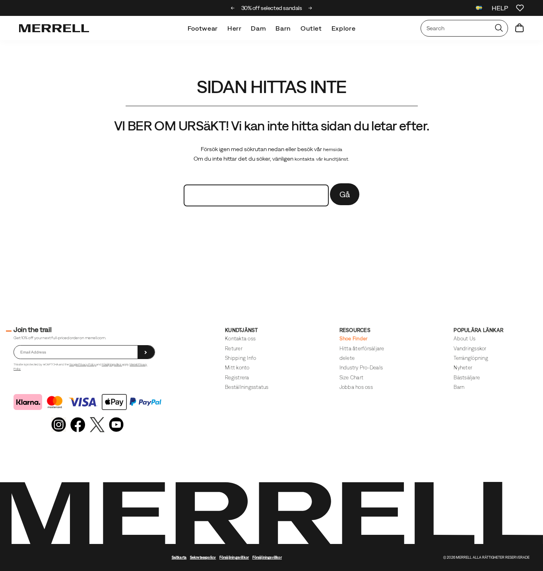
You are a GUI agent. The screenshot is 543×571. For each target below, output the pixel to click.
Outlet (311, 28)
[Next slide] (310, 8)
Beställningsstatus (246, 387)
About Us (464, 339)
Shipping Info (240, 358)
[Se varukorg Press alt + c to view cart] (519, 28)
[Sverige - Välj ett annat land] (479, 9)
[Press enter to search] (499, 28)
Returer (233, 349)
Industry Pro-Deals (361, 368)
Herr (234, 28)
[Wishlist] (520, 8)
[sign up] (146, 352)
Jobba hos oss (356, 387)
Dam (258, 28)
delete (347, 358)
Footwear (203, 28)
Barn (283, 28)
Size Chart (351, 378)
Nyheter (463, 368)
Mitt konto (237, 368)
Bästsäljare (467, 378)
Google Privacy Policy (82, 364)
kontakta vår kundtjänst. (322, 159)
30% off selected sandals (271, 8)
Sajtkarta (179, 557)
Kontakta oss (240, 339)
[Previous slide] (233, 8)
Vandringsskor (470, 349)
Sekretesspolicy (203, 557)
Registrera (237, 378)
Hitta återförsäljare (361, 349)
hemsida (333, 149)
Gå (344, 194)
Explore (343, 28)
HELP (500, 8)
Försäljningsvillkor (112, 364)
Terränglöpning (471, 358)
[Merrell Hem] (54, 28)
